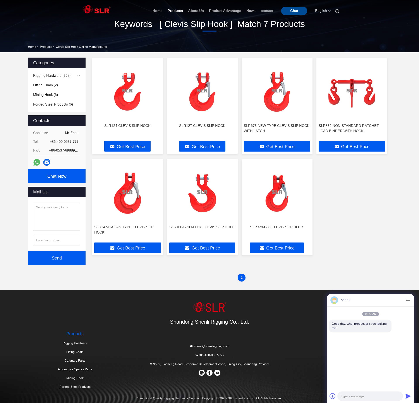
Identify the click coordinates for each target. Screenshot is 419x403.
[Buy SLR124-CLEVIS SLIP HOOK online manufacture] (127, 90)
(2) (45, 85)
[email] (47, 162)
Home (157, 11)
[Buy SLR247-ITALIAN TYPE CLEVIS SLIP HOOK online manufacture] (127, 192)
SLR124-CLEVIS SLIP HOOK (127, 126)
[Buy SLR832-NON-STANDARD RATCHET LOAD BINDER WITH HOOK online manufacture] (352, 90)
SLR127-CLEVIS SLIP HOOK (202, 126)
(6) (45, 95)
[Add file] (333, 396)
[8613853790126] (201, 374)
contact (267, 11)
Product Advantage (225, 11)
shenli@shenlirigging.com (211, 346)
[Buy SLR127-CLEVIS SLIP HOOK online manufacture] (202, 90)
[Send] (408, 396)
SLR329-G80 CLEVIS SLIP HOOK (277, 227)
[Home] (97, 9)
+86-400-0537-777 (211, 355)
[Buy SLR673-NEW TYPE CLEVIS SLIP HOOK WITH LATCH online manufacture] (277, 90)
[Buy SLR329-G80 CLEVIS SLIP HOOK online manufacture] (277, 192)
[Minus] (408, 300)
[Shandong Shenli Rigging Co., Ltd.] (209, 307)
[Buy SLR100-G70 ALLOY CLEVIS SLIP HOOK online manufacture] (202, 192)
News (251, 11)
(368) (51, 75)
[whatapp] (36, 162)
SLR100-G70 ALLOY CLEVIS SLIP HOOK (202, 227)
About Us (196, 11)
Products (175, 11)
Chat (294, 11)
